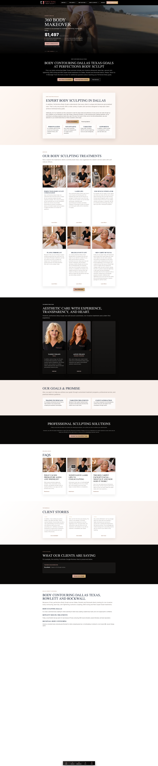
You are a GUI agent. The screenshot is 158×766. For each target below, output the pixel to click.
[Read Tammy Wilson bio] (54, 347)
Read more (49, 491)
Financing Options (85, 121)
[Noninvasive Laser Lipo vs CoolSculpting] (79, 465)
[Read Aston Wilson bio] (79, 347)
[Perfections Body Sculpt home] (48, 2)
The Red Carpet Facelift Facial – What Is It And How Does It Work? (103, 478)
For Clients (72, 2)
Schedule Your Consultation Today (79, 436)
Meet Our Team (82, 2)
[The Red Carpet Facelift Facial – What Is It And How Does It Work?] (103, 465)
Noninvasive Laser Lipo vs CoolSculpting (78, 477)
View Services (95, 79)
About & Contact (93, 2)
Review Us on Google (79, 576)
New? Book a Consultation (65, 79)
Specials (103, 2)
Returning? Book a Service (81, 79)
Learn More (54, 222)
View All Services (79, 289)
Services (63, 2)
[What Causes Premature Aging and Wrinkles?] (54, 465)
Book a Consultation (112, 2)
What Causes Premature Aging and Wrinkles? (53, 477)
